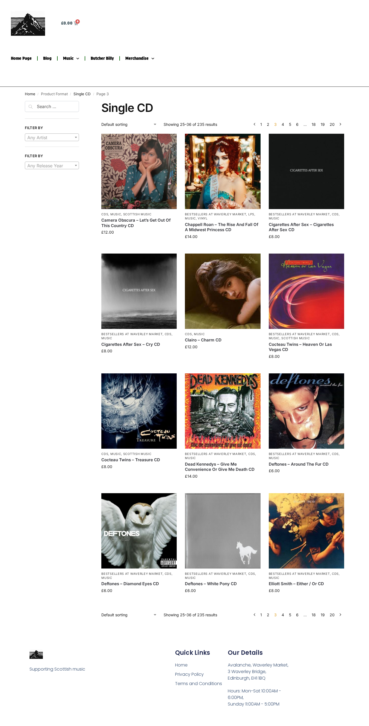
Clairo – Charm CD (203, 340)
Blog (47, 58)
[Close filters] (80, 104)
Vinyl (203, 218)
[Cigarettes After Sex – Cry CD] (139, 291)
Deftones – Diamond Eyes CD (130, 583)
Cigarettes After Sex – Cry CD (130, 344)
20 (332, 124)
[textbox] (52, 137)
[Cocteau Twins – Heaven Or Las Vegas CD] (306, 291)
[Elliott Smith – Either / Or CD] (306, 531)
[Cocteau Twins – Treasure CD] (139, 411)
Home (30, 94)
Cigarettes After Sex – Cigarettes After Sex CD (301, 227)
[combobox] (52, 137)
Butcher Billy (102, 58)
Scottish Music (137, 214)
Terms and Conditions (198, 683)
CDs (104, 214)
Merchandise (137, 58)
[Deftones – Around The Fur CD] (306, 411)
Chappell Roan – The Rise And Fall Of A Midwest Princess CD (221, 227)
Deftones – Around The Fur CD (299, 464)
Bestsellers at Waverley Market (215, 214)
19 (323, 124)
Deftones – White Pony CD (211, 583)
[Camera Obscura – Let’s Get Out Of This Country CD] (139, 171)
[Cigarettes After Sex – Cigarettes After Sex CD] (306, 171)
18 (314, 124)
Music (68, 58)
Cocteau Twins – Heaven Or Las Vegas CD (300, 347)
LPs (251, 214)
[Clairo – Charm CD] (222, 291)
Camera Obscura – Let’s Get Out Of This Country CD (136, 223)
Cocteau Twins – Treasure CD (130, 459)
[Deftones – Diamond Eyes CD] (139, 531)
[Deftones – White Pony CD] (222, 531)
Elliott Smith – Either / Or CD (296, 583)
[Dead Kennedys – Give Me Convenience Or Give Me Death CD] (222, 411)
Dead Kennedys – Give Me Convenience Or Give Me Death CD (220, 467)
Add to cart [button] (139, 243)
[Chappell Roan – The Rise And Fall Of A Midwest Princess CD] (222, 171)
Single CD (82, 94)
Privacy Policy (189, 674)
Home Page (21, 58)
